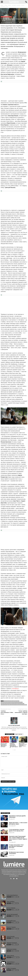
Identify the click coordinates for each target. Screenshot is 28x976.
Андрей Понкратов (13, 702)
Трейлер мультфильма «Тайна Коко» (7, 712)
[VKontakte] (17, 878)
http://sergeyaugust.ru (11, 965)
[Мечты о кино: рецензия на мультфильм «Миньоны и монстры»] (5, 739)
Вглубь (6, 16)
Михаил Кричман (23, 704)
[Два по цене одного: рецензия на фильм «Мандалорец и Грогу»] (23, 739)
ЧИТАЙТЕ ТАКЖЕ (9, 734)
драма (11, 703)
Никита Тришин (11, 927)
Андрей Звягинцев (4, 702)
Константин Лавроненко (6, 704)
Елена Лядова (16, 703)
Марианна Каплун (11, 949)
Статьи (2, 16)
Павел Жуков (10, 955)
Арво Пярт (20, 702)
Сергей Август (11, 962)
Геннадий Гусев (11, 920)
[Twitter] (14, 878)
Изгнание (22, 703)
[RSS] (11, 878)
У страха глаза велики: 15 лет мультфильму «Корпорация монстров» (16, 846)
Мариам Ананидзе (12, 942)
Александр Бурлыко (12, 895)
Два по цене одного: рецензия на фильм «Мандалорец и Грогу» (23, 745)
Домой (2, 5)
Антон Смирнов (11, 908)
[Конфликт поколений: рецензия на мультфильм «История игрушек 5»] (14, 739)
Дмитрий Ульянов (5, 703)
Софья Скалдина (11, 968)
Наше (10, 16)
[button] (25, 1)
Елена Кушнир (11, 936)
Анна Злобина (10, 901)
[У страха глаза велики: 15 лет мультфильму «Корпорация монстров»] (4, 847)
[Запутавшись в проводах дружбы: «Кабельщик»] (4, 818)
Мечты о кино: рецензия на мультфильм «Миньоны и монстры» (4, 745)
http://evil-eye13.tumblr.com (11, 930)
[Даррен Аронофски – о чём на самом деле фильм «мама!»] (4, 824)
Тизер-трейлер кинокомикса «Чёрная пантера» (21, 712)
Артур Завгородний (7, 22)
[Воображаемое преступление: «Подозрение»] (4, 854)
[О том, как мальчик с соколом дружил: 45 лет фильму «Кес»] (4, 831)
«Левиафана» (15, 688)
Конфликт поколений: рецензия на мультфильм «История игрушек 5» (14, 745)
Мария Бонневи (15, 704)
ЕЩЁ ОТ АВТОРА (18, 734)
